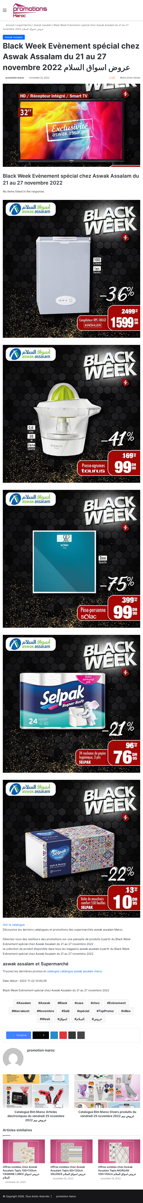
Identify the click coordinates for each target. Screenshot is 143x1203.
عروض (98, 1019)
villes (127, 1011)
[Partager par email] (72, 1035)
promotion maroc (15, 77)
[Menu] (5, 11)
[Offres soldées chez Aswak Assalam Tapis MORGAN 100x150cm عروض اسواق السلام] (119, 1151)
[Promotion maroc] (29, 10)
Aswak (45, 1003)
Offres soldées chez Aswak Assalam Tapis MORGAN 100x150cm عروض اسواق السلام (117, 1170)
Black (63, 1003)
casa (80, 1003)
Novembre (46, 1011)
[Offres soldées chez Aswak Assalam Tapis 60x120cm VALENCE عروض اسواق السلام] (71, 1151)
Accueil (9, 25)
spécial (84, 1011)
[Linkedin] (54, 1035)
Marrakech (21, 1011)
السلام (80, 1019)
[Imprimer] (81, 1035)
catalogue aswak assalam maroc (74, 971)
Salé (66, 1011)
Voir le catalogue (14, 924)
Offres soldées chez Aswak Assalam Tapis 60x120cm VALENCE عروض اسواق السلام (68, 1170)
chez (96, 1003)
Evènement (117, 1003)
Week (46, 1019)
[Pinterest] (63, 1035)
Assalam (24, 1003)
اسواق (63, 1019)
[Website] (29, 1057)
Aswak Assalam (43, 25)
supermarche (24, 25)
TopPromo (106, 1011)
